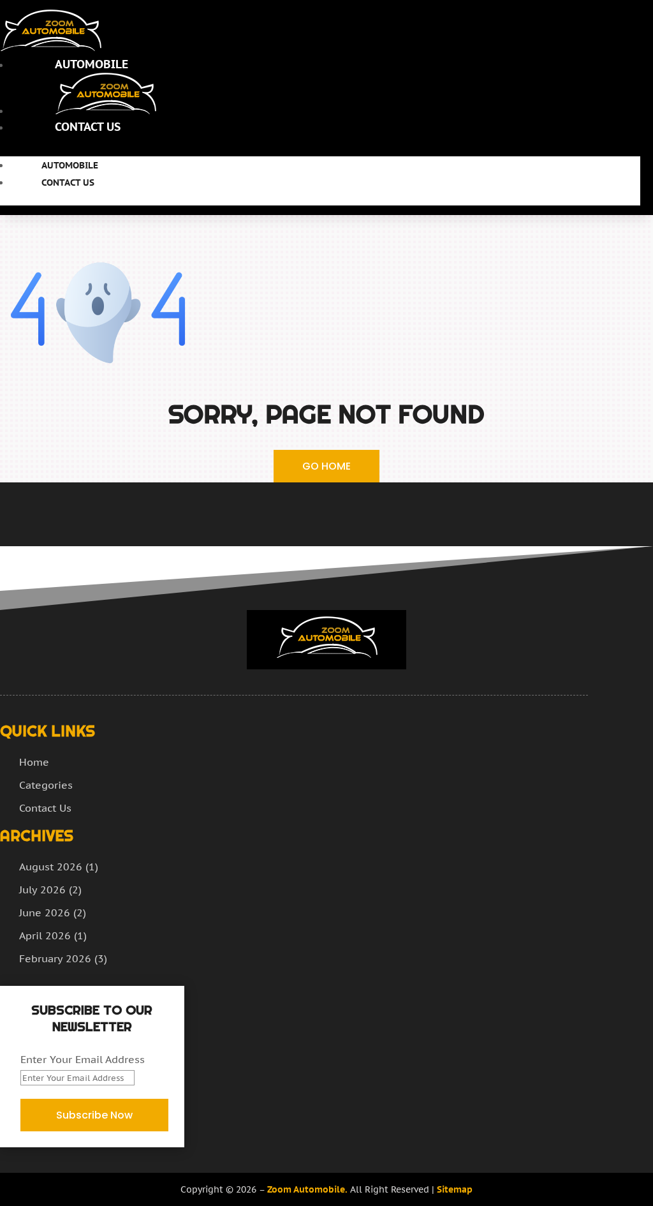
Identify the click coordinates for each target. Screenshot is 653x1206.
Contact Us (88, 126)
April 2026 (45, 935)
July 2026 (42, 889)
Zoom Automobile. (307, 1189)
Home (34, 762)
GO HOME (326, 466)
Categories (46, 784)
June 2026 (44, 912)
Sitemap (455, 1189)
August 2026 (50, 866)
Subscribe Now (94, 1115)
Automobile (91, 64)
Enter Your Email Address (82, 1059)
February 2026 (55, 958)
